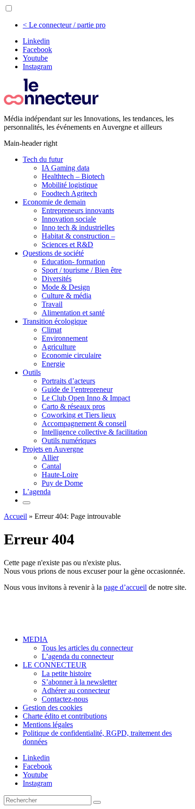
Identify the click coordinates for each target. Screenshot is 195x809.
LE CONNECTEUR (55, 665)
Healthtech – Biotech (73, 176)
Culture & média (66, 296)
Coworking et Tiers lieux (79, 415)
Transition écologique (55, 321)
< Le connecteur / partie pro (64, 25)
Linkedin (36, 41)
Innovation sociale (69, 219)
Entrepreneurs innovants (78, 210)
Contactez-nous (65, 699)
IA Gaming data (65, 168)
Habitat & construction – (78, 236)
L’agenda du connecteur (78, 656)
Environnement (65, 338)
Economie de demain (54, 202)
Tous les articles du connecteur (87, 648)
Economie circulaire (71, 355)
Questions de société (53, 253)
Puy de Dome (62, 483)
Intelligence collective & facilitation (94, 432)
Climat (52, 330)
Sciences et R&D (67, 244)
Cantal (51, 466)
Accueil (15, 516)
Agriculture (59, 347)
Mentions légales (48, 724)
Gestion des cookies (52, 707)
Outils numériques (69, 440)
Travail (52, 304)
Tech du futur (43, 159)
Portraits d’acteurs (68, 381)
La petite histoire (66, 673)
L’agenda (37, 492)
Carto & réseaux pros (73, 406)
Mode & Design (66, 287)
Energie (53, 364)
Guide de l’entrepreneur (77, 389)
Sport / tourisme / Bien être (82, 270)
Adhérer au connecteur (76, 690)
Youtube (35, 58)
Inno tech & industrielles (78, 227)
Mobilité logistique (70, 185)
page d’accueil (125, 587)
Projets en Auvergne (53, 449)
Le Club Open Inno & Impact (86, 398)
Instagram (37, 66)
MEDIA (35, 639)
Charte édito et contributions (65, 716)
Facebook (37, 49)
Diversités (56, 279)
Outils (32, 372)
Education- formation (73, 262)
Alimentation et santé (73, 313)
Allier (50, 457)
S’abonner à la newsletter (79, 682)
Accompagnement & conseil (84, 423)
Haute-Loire (60, 475)
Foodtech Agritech (69, 193)
